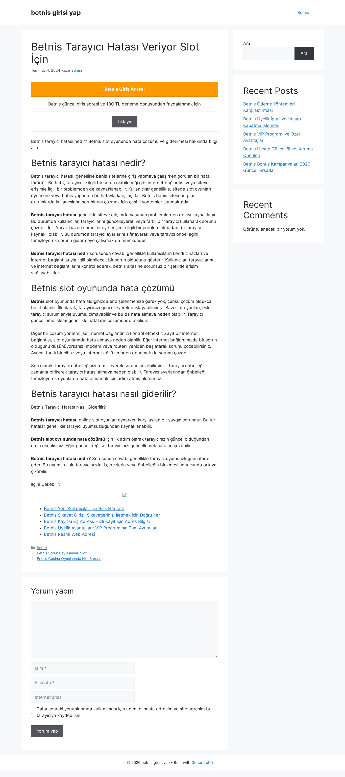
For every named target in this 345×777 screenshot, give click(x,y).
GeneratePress (204, 762)
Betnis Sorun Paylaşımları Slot (62, 553)
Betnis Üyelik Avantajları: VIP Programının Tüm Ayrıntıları (101, 527)
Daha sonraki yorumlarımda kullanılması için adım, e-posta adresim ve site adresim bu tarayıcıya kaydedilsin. (124, 712)
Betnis (303, 12)
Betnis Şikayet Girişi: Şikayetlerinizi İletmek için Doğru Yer (102, 515)
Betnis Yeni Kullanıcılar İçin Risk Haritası (84, 508)
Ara (246, 43)
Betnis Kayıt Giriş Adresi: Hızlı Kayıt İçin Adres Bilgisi (97, 521)
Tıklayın (124, 121)
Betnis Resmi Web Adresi (69, 534)
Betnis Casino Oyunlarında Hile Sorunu (69, 558)
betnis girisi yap (56, 12)
